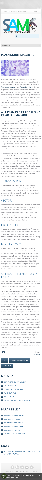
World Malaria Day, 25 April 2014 (18, 400)
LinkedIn (17, 467)
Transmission (10, 386)
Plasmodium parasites (20, 360)
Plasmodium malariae (13, 426)
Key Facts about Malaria (15, 382)
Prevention (9, 397)
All (5, 360)
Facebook (12, 467)
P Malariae (7, 366)
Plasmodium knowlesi (14, 423)
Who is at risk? (10, 393)
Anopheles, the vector (14, 434)
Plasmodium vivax (12, 419)
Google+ (32, 467)
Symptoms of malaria (13, 389)
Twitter (22, 467)
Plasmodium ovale (12, 430)
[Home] (21, 25)
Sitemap (35, 11)
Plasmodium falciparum (14, 415)
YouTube (27, 467)
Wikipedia (37, 354)
